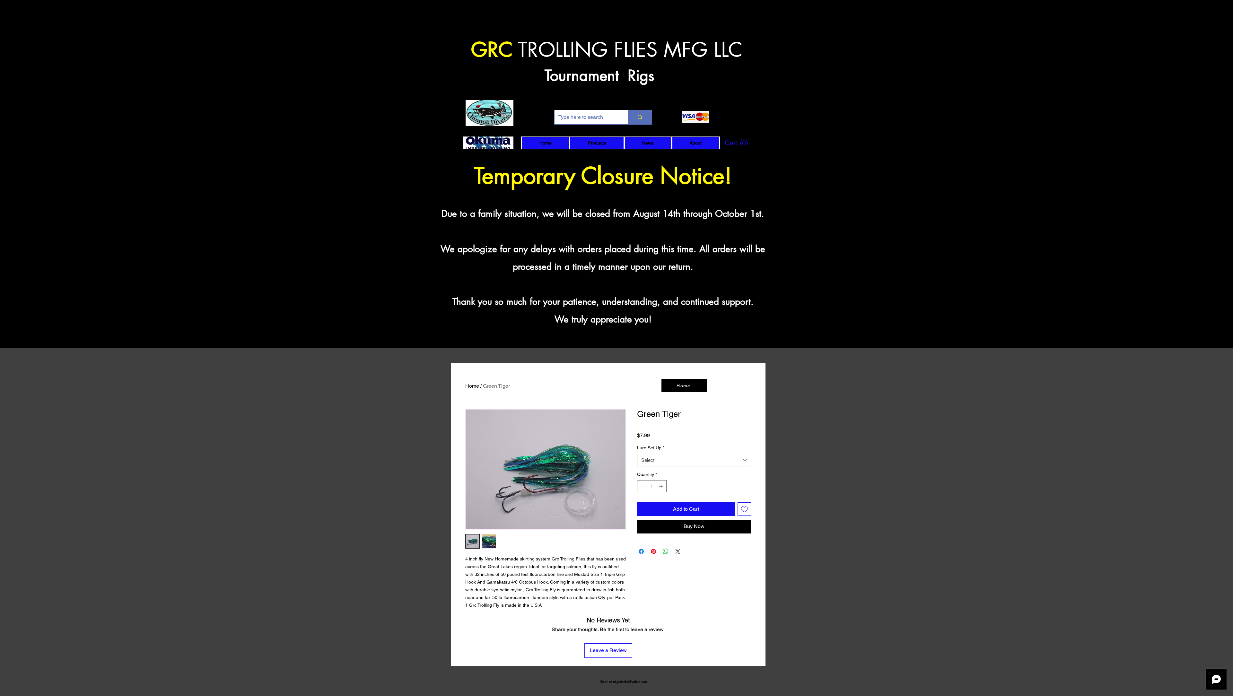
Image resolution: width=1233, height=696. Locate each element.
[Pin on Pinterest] (653, 551)
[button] (597, 143)
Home (472, 386)
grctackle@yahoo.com (632, 681)
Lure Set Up (650, 447)
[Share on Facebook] (641, 551)
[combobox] (694, 460)
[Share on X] (678, 551)
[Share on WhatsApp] (665, 551)
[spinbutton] (652, 486)
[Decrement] (642, 486)
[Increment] (662, 486)
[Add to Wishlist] (744, 509)
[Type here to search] (640, 117)
